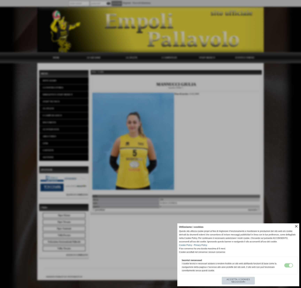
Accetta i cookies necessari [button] (238, 280)
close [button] (296, 226)
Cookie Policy (185, 245)
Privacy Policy (200, 245)
